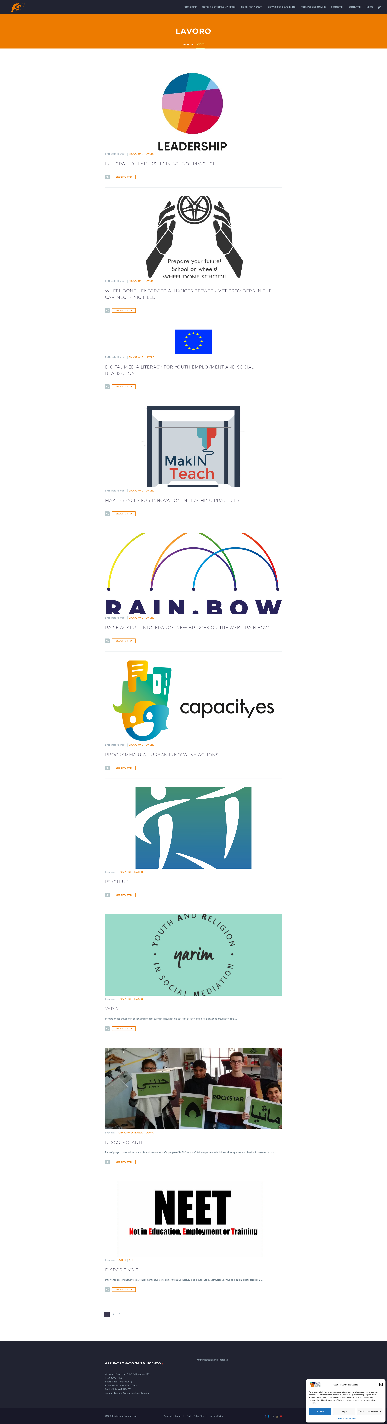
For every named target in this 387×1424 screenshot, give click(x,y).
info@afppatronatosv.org (118, 1381)
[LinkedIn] (269, 1416)
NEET (132, 1259)
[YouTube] (281, 1416)
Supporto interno (172, 1416)
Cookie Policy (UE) (195, 1416)
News (369, 7)
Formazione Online (313, 7)
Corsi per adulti (251, 7)
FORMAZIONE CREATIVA (130, 1132)
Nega (344, 1411)
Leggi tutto (124, 177)
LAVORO (150, 153)
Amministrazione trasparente (212, 1359)
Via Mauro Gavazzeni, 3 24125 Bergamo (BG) (127, 1374)
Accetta (320, 1411)
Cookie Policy (339, 1418)
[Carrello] (380, 7)
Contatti (354, 7)
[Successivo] (120, 1314)
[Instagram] (277, 1416)
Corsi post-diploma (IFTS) (219, 7)
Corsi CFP (190, 7)
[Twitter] (273, 1416)
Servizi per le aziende (281, 7)
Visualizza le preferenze (369, 1411)
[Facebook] (265, 1416)
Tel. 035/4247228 (113, 1377)
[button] (380, 1384)
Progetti (337, 7)
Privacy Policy (350, 1418)
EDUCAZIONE (136, 153)
